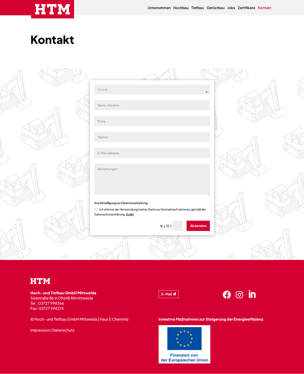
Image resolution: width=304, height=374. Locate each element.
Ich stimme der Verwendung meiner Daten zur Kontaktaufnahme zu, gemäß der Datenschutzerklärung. (150, 211)
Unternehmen (159, 8)
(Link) (130, 214)
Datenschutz (63, 330)
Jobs (231, 8)
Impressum (40, 330)
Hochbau (181, 8)
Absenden (198, 226)
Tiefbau (197, 8)
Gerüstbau (216, 8)
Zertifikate (246, 8)
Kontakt (265, 8)
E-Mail (166, 294)
